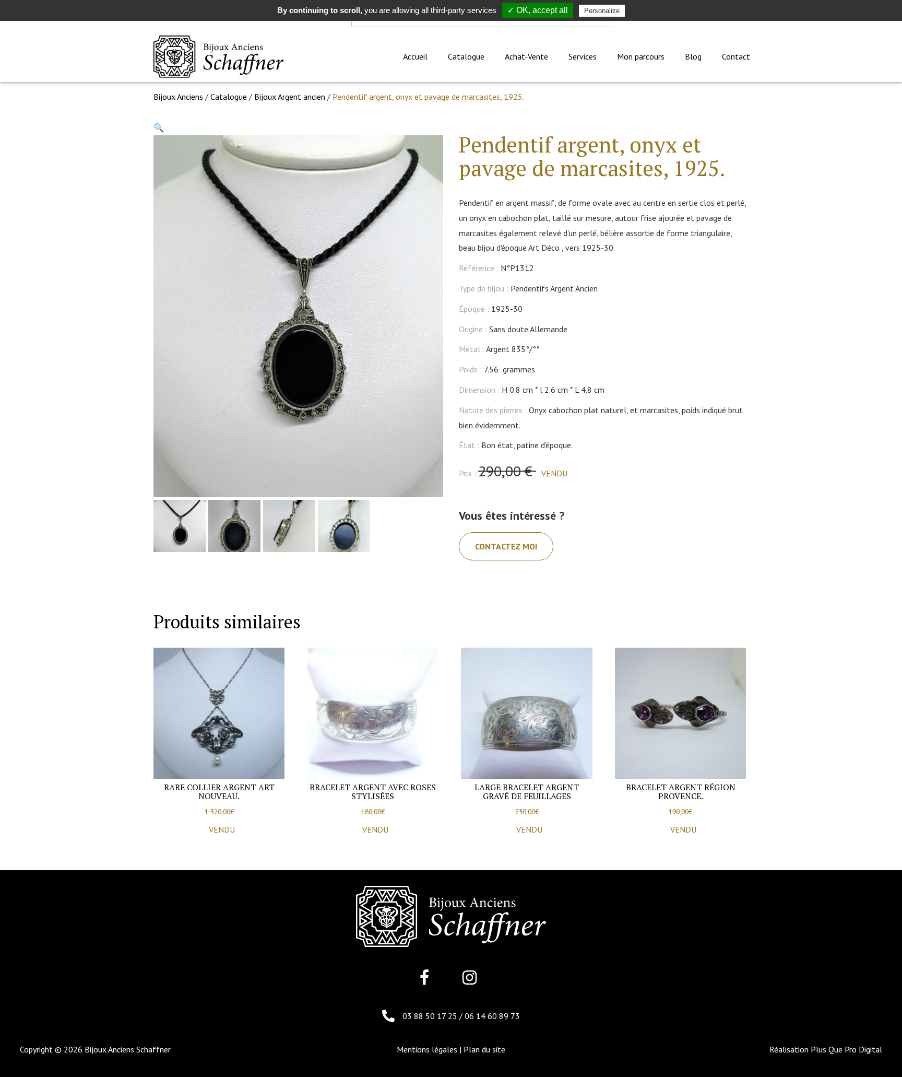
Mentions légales (427, 1049)
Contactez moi (506, 546)
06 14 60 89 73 (492, 1016)
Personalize (602, 11)
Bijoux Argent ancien (289, 96)
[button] (158, 127)
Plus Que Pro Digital (846, 1049)
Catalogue (228, 96)
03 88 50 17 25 (430, 1016)
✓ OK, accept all (537, 10)
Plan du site (484, 1049)
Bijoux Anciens (178, 96)
